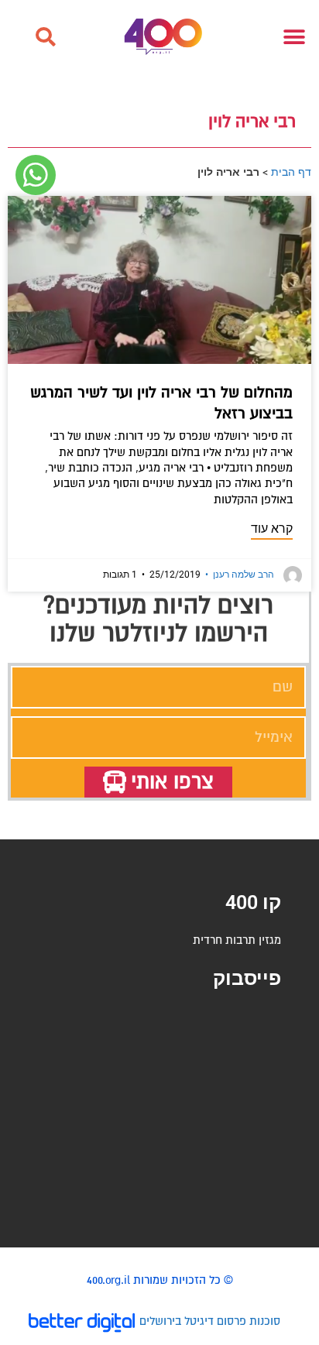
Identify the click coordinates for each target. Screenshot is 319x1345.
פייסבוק (247, 978)
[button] (45, 37)
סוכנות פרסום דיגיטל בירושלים (209, 1321)
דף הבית (291, 171)
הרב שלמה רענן (239, 574)
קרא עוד (272, 528)
